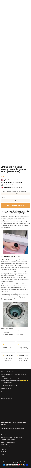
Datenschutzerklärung (8, 442)
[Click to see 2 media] (8, 160)
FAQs (2, 454)
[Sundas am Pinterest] (1, 391)
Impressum (4, 444)
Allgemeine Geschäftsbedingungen (12, 437)
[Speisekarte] (1, 2)
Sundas (12, 461)
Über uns (3, 449)
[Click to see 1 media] (3, 160)
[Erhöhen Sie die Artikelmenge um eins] (28, 200)
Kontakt (3, 452)
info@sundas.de (6, 388)
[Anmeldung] (28, 2)
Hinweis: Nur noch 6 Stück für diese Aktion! (13, 191)
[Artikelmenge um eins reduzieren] (2, 200)
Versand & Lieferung (7, 447)
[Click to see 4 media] (18, 160)
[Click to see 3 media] (13, 160)
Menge (3, 198)
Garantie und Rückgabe (8, 440)
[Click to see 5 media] (23, 160)
